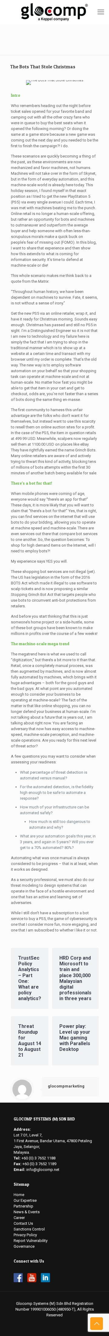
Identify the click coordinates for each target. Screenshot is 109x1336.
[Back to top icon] (96, 1323)
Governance (24, 1246)
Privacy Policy (25, 1235)
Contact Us (23, 1223)
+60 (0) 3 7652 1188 (38, 1158)
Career (19, 1217)
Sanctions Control (29, 1229)
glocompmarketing (66, 1086)
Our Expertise (25, 1200)
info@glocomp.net (42, 1169)
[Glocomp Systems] (54, 12)
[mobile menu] (101, 12)
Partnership (23, 1206)
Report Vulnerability (31, 1240)
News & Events (27, 1212)
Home (19, 1194)
